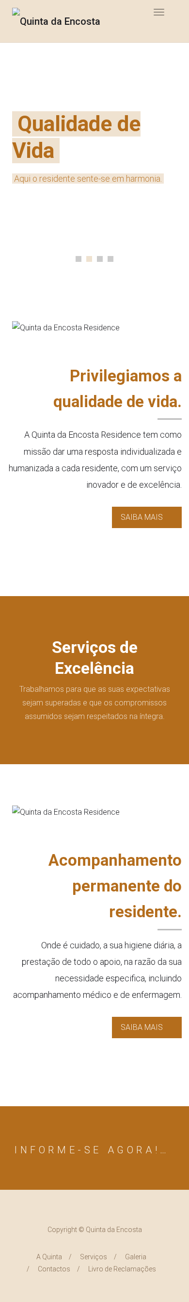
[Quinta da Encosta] (56, 21)
